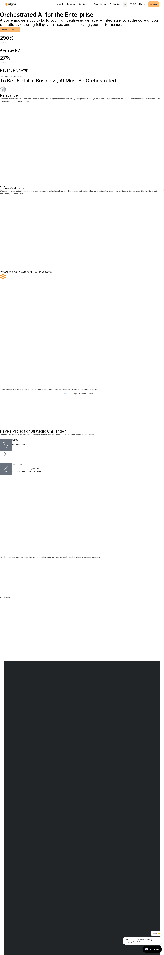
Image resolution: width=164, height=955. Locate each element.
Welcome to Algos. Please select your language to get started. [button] (140, 940)
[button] (1, 190)
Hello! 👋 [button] (156, 933)
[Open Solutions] (89, 4)
